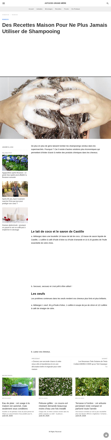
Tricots (66, 9)
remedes (39, 9)
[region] (55, 53)
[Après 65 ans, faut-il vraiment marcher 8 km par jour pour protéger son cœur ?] (15, 189)
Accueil (31, 9)
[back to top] (106, 435)
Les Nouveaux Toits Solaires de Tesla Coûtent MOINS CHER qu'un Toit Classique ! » (90, 364)
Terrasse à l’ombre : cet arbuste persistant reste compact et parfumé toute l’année (90, 406)
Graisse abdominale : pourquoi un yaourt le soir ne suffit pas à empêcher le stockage (14, 227)
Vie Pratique (75, 9)
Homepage (5, 14)
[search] (107, 3)
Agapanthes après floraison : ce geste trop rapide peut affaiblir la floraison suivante (14, 175)
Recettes (58, 9)
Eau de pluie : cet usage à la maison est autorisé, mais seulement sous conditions (16, 406)
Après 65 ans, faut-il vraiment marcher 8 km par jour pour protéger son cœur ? (13, 201)
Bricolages (49, 9)
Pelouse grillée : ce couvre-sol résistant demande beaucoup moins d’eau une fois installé (53, 406)
